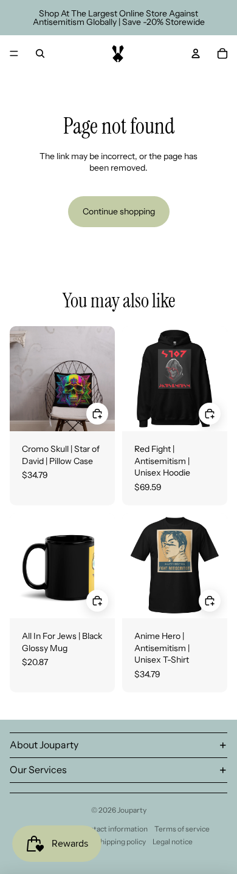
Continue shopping (119, 211)
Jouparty (131, 809)
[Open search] (40, 53)
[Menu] (14, 53)
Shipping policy (121, 841)
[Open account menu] (195, 53)
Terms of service (182, 828)
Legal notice (173, 841)
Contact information (114, 828)
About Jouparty (44, 745)
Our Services (38, 769)
